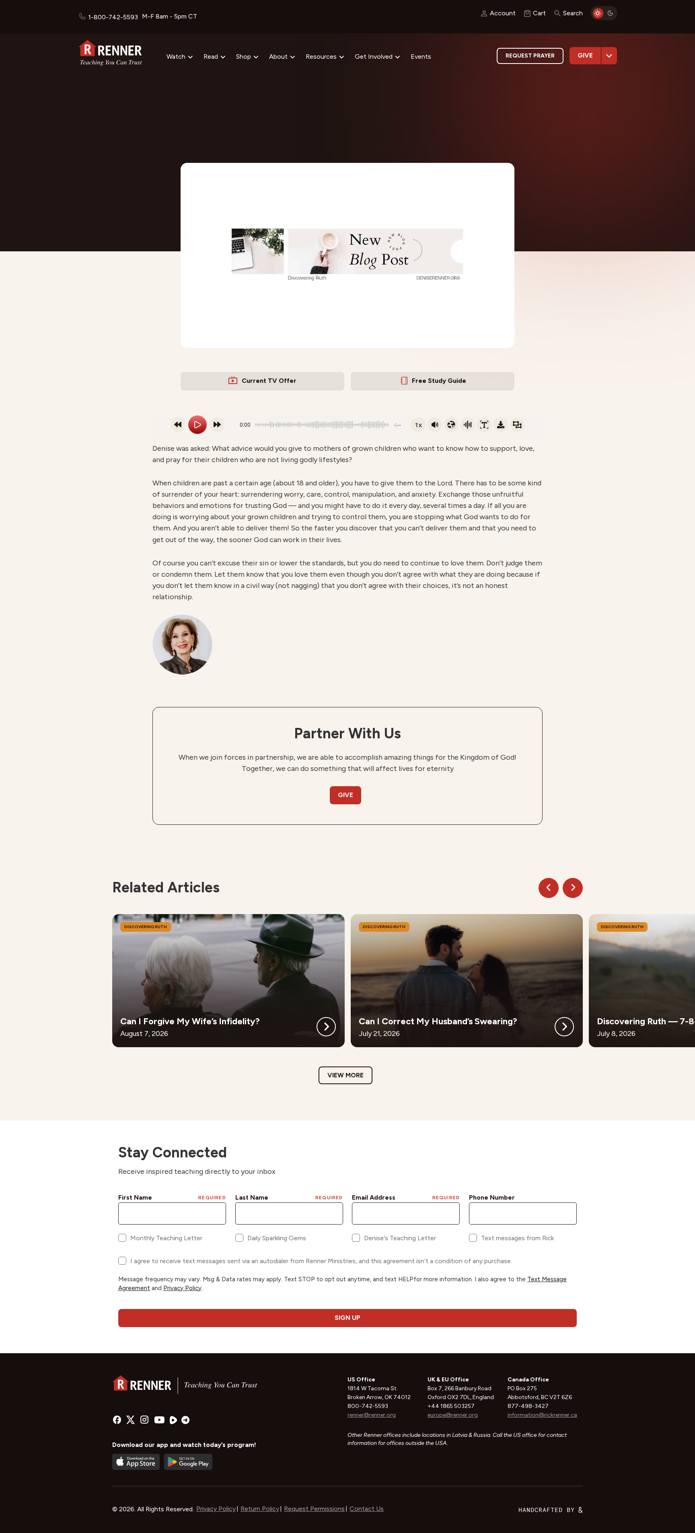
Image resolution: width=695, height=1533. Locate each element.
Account (503, 13)
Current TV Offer (269, 380)
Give (585, 55)
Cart (539, 13)
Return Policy (260, 1508)
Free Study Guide (439, 380)
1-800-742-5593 (113, 17)
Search (573, 13)
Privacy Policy (216, 1508)
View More (345, 1075)
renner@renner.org (372, 1415)
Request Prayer (530, 55)
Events (421, 56)
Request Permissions (314, 1508)
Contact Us (367, 1508)
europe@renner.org (453, 1415)
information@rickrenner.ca (542, 1415)
